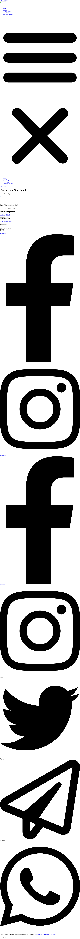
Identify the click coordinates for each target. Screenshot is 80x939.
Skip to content (3, 0)
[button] (40, 96)
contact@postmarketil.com (6, 221)
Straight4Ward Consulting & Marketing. (46, 934)
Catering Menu (7, 11)
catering (5, 10)
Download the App (8, 14)
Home (4, 8)
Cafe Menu (6, 12)
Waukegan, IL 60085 (5, 215)
